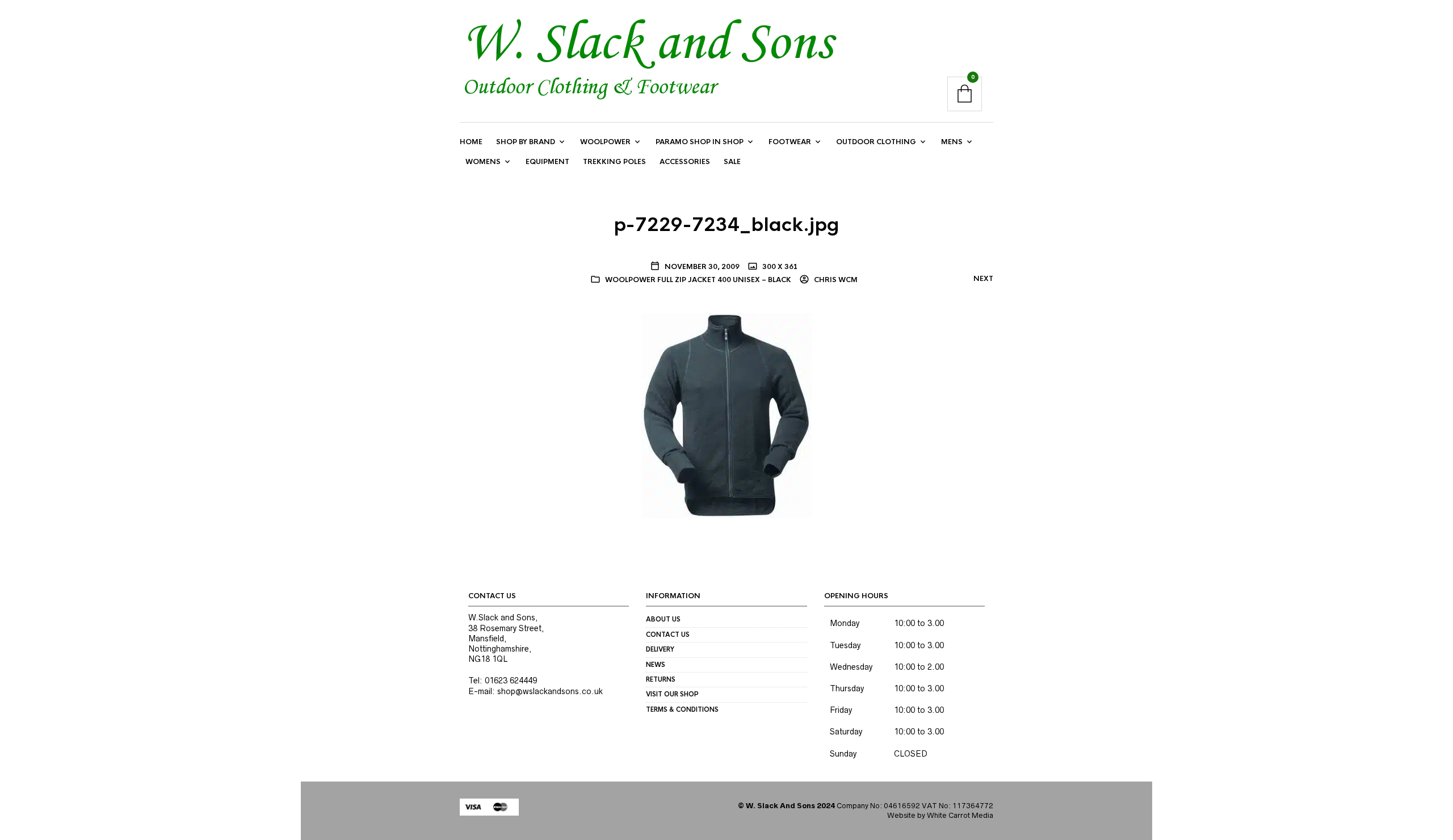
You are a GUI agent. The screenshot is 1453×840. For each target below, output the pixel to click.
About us (663, 619)
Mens (952, 141)
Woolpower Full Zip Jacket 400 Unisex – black (698, 279)
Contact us (668, 635)
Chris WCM (835, 279)
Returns (660, 679)
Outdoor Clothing (876, 141)
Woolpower (605, 141)
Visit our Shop (672, 694)
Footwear (790, 141)
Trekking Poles (614, 161)
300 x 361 (779, 266)
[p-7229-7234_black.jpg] (726, 414)
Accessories (685, 161)
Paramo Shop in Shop (700, 141)
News (655, 665)
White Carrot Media (960, 815)
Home (471, 141)
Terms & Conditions (682, 709)
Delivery (660, 649)
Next (983, 278)
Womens (483, 161)
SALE (732, 161)
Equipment (547, 161)
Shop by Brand (525, 141)
